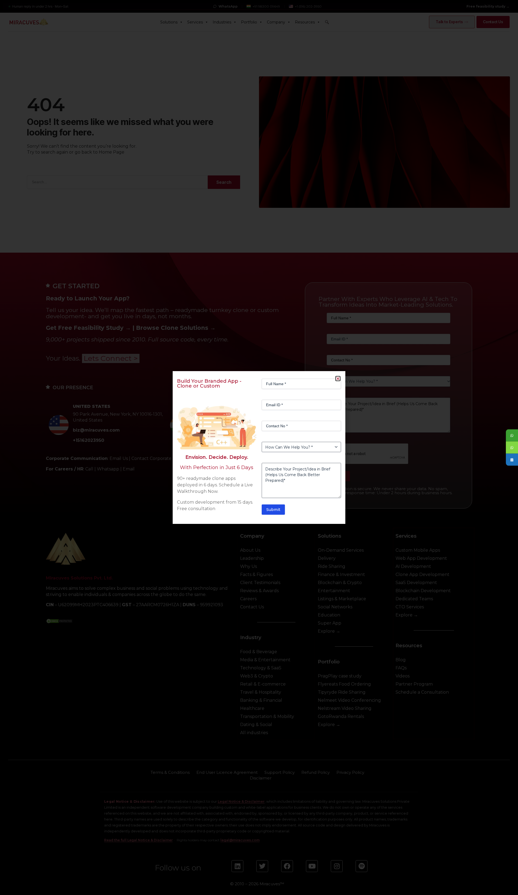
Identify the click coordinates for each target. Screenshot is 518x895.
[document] (259, 447)
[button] (338, 379)
